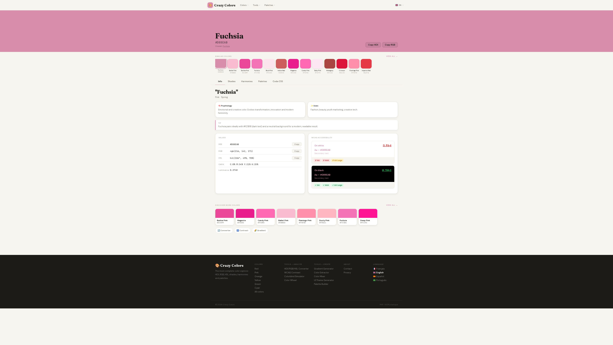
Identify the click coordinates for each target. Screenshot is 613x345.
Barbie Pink (245, 71)
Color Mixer (319, 276)
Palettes (270, 5)
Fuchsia (226, 46)
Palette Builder (321, 284)
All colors (259, 291)
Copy (296, 144)
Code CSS (278, 81)
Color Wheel (290, 280)
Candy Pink (305, 71)
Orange (258, 276)
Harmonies (247, 81)
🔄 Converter (224, 230)
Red (256, 268)
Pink (257, 272)
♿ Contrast (242, 230)
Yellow (258, 280)
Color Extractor (321, 272)
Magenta (293, 71)
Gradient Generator (324, 268)
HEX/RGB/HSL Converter (296, 268)
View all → (392, 56)
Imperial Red (366, 71)
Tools (256, 5)
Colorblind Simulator (294, 276)
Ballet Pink (232, 71)
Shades (231, 81)
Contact (348, 268)
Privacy (347, 272)
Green (258, 284)
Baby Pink (317, 71)
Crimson (342, 71)
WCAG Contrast (292, 272)
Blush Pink (269, 71)
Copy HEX (373, 44)
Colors (244, 5)
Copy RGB (390, 44)
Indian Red (281, 71)
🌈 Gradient (260, 230)
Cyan (257, 288)
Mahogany (329, 71)
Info (220, 81)
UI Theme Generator (324, 280)
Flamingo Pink (354, 71)
